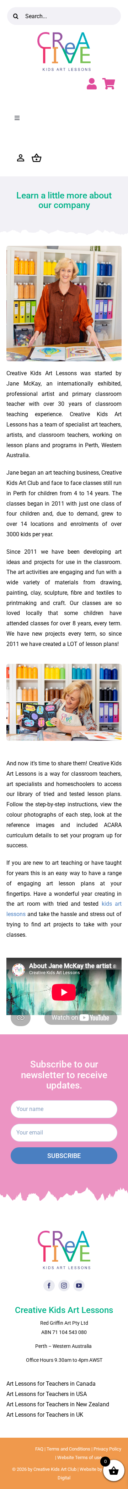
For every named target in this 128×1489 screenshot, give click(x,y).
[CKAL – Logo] (64, 34)
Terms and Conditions (68, 1449)
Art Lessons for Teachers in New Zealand (57, 1404)
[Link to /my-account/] (92, 83)
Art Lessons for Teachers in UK (44, 1414)
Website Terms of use (79, 1457)
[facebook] (49, 1285)
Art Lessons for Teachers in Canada (51, 1383)
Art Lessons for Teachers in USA (46, 1394)
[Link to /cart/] (108, 83)
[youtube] (79, 1285)
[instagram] (64, 1285)
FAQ (39, 1449)
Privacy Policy (107, 1449)
